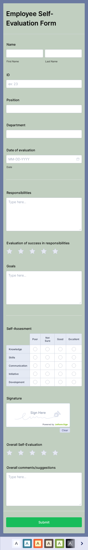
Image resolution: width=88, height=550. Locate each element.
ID (8, 75)
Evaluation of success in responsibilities (38, 243)
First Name (13, 61)
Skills (12, 357)
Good (60, 339)
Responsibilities (19, 193)
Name (11, 44)
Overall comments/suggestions (31, 467)
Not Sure (47, 339)
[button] (78, 159)
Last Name (51, 61)
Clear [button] (65, 430)
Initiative (14, 373)
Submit (44, 522)
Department (16, 125)
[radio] (9, 251)
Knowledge (15, 349)
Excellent (74, 339)
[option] (16, 543)
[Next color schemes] (81, 543)
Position (13, 100)
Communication (18, 365)
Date (9, 167)
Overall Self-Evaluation (24, 444)
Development (16, 382)
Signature (14, 398)
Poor (35, 339)
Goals (11, 266)
